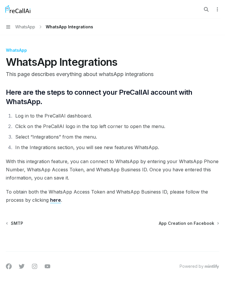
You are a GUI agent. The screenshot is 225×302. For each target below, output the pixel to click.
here (55, 200)
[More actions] (217, 9)
